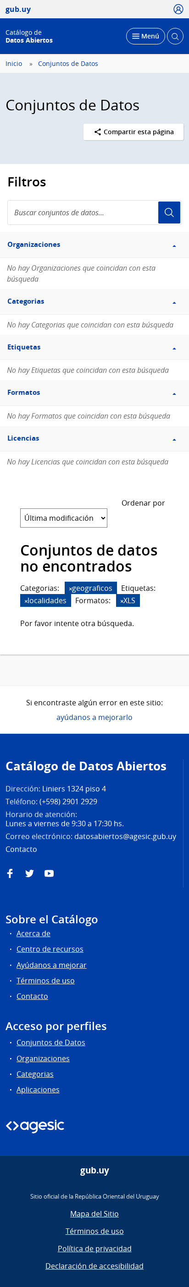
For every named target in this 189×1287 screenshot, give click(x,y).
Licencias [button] (23, 438)
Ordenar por (143, 503)
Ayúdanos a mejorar (52, 965)
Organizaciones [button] (33, 244)
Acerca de (33, 933)
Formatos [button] (23, 392)
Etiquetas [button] (23, 347)
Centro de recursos (50, 949)
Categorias (35, 1074)
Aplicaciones (38, 1090)
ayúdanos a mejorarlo (94, 717)
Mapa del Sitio (94, 1214)
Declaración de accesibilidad (94, 1266)
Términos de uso (46, 981)
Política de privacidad (95, 1248)
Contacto (32, 996)
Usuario (169, 213)
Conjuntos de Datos (68, 64)
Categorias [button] (25, 301)
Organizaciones (43, 1058)
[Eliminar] (70, 588)
